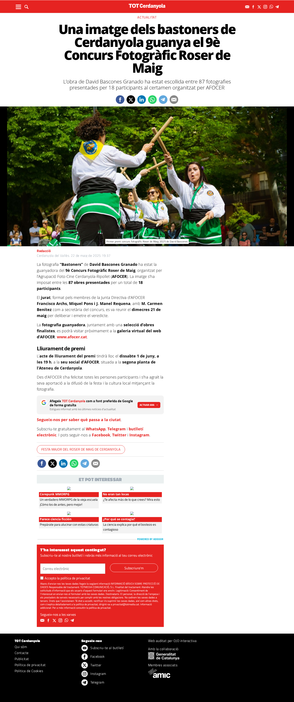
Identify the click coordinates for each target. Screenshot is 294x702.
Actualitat (146, 17)
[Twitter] (259, 7)
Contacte (22, 652)
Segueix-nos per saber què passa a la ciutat (79, 419)
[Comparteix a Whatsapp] (152, 99)
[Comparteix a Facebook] (120, 99)
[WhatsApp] (271, 7)
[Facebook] (253, 7)
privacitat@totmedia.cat (126, 604)
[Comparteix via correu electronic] (174, 99)
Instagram (139, 434)
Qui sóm (21, 646)
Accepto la (67, 578)
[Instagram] (265, 7)
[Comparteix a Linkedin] (141, 99)
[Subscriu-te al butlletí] (247, 7)
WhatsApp (95, 428)
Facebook (101, 434)
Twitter (119, 434)
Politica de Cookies (29, 670)
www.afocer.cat (72, 336)
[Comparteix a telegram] (163, 99)
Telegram (116, 428)
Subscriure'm (134, 568)
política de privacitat (75, 578)
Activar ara (147, 405)
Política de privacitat (30, 664)
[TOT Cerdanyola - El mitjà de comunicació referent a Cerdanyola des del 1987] (147, 6)
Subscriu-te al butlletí (107, 647)
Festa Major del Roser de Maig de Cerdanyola (81, 449)
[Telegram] (277, 7)
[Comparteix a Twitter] (131, 99)
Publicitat (22, 658)
